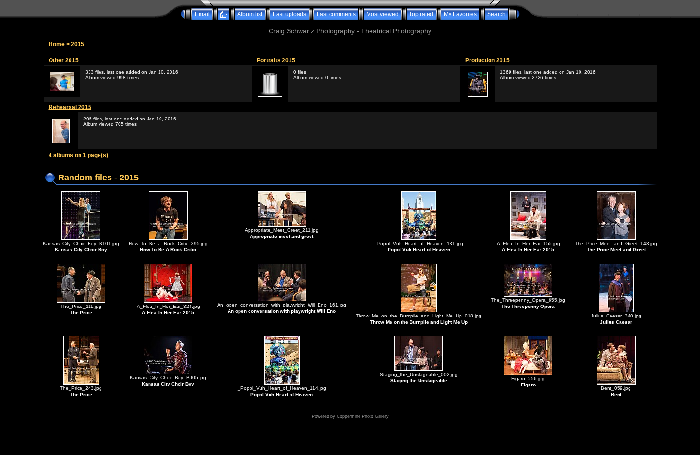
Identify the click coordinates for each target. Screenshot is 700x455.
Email (202, 14)
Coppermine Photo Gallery (363, 416)
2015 (77, 44)
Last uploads (289, 14)
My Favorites (460, 14)
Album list (249, 14)
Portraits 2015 (276, 60)
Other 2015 (64, 60)
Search (496, 14)
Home (57, 44)
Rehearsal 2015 (70, 107)
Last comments (336, 14)
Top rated (421, 14)
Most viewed (382, 14)
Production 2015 (487, 60)
